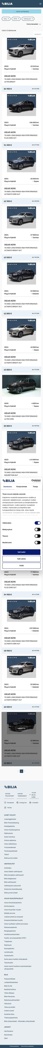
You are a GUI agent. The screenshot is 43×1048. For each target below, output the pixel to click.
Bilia (6, 975)
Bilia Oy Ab (8, 986)
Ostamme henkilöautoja (13, 889)
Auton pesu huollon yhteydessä (15, 959)
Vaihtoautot (28, 19)
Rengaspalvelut (10, 931)
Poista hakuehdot (34, 24)
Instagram (23, 802)
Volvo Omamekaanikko (13, 902)
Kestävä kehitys (10, 989)
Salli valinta (21, 559)
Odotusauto (8, 833)
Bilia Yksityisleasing (11, 823)
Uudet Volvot (10, 815)
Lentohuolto (8, 952)
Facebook (10, 802)
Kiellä (22, 565)
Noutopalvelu (9, 948)
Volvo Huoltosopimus (12, 830)
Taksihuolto (8, 962)
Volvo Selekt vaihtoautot (13, 871)
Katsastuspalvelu (10, 927)
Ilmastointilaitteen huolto (13, 920)
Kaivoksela (8, 1035)
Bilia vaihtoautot (10, 882)
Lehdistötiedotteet (11, 982)
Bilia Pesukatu (9, 996)
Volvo (6, 19)
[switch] (38, 529)
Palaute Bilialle (9, 979)
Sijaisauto (8, 945)
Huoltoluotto (8, 955)
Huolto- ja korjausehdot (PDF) (15, 938)
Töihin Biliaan (9, 993)
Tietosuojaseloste (11, 1017)
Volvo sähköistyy (10, 844)
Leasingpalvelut (10, 819)
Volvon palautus (10, 840)
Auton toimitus (9, 837)
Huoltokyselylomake (12, 934)
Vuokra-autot (9, 1010)
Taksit (6, 854)
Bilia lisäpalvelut (10, 878)
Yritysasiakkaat (10, 847)
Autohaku (7, 868)
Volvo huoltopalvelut (13, 898)
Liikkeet (7, 1027)
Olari (6, 1038)
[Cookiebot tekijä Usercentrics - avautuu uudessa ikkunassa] (31, 480)
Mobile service (9, 913)
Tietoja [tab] (35, 486)
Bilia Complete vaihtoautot (14, 875)
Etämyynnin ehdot (11, 858)
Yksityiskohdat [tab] (21, 486)
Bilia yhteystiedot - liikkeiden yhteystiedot (19, 1021)
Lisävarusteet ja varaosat (13, 917)
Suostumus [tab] (7, 486)
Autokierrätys (9, 1014)
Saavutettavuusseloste (27, 1046)
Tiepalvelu (8, 941)
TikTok (9, 808)
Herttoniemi (8, 1031)
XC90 (16, 19)
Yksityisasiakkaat (10, 851)
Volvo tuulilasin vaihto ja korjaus (16, 924)
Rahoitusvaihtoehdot (12, 1000)
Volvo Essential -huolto (12, 909)
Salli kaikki (21, 552)
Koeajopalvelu (9, 826)
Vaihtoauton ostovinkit (12, 885)
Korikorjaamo (9, 906)
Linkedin (35, 802)
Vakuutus (7, 1003)
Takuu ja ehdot (9, 1007)
